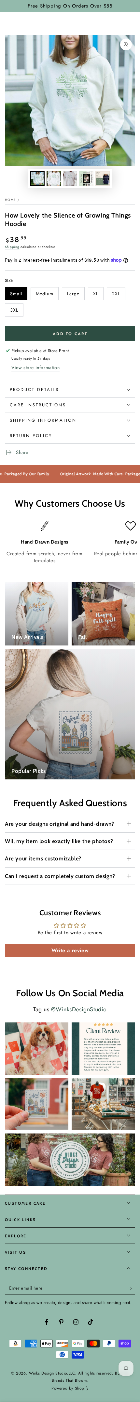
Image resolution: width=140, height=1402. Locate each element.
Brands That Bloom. (70, 1380)
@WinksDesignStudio (79, 1009)
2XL (118, 295)
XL (98, 295)
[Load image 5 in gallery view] (102, 178)
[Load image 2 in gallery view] (54, 178)
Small (18, 295)
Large (76, 295)
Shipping (12, 246)
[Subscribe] (131, 1288)
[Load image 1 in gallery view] (37, 178)
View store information (35, 367)
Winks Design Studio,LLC (52, 1373)
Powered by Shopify (70, 1388)
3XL (16, 312)
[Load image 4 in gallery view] (86, 178)
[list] (70, 542)
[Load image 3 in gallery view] (70, 178)
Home (10, 199)
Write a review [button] (70, 950)
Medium (47, 295)
